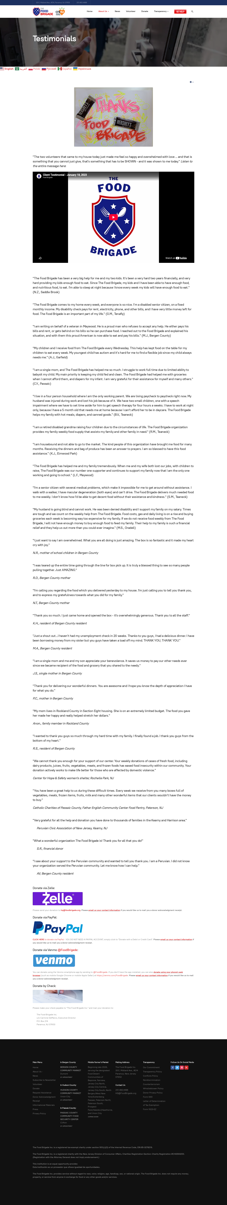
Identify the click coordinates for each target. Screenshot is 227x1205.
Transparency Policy (152, 1071)
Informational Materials (44, 1105)
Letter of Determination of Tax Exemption (154, 1103)
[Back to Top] (219, 1197)
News (117, 11)
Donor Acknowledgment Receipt (44, 1099)
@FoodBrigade (67, 950)
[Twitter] (177, 1068)
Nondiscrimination (151, 1080)
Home (89, 11)
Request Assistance (42, 1092)
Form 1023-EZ (149, 1109)
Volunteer (130, 11)
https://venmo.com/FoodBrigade (112, 975)
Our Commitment (151, 1067)
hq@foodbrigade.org (70, 910)
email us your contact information (104, 910)
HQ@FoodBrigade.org (125, 1093)
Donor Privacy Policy (152, 1092)
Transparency (160, 11)
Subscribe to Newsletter (44, 1080)
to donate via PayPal (48, 939)
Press (35, 1109)
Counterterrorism (151, 1084)
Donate (144, 11)
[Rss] (186, 1068)
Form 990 (148, 1097)
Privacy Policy (39, 1113)
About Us (103, 11)
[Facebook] (173, 1068)
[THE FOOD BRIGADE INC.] (49, 11)
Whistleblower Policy (153, 1088)
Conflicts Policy (150, 1075)
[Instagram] (182, 1068)
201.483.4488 (121, 1090)
